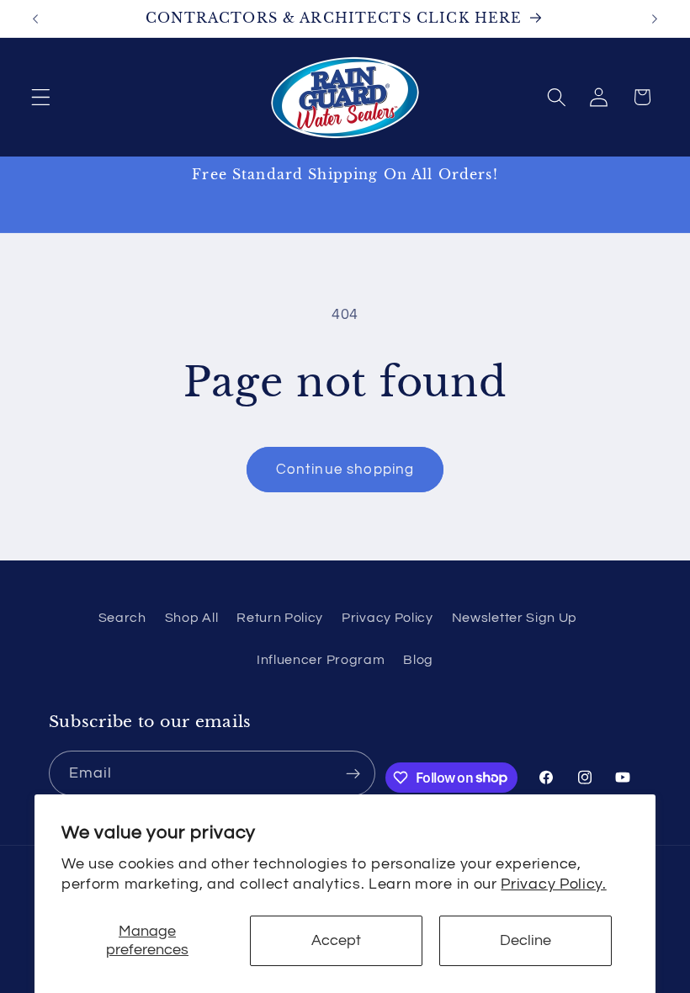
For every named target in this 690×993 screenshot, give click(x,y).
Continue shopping (345, 469)
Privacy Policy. (553, 884)
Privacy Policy (387, 617)
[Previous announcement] (35, 18)
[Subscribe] (353, 773)
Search (122, 617)
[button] (40, 97)
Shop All (192, 617)
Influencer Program (321, 659)
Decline (525, 940)
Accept (336, 940)
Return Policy (279, 617)
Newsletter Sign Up (514, 617)
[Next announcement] (654, 18)
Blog (418, 659)
